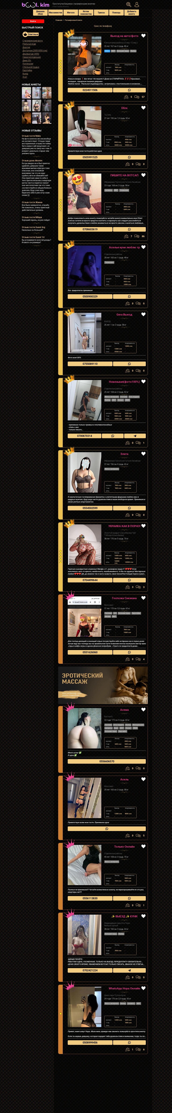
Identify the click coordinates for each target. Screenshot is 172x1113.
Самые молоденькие (32, 57)
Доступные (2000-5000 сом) (35, 50)
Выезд (25, 74)
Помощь (116, 12)
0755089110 (90, 363)
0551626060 (90, 652)
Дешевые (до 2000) (31, 54)
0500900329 (90, 296)
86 (143, 236)
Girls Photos (84, 54)
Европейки (27, 70)
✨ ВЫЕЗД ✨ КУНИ (124, 916)
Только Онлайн (124, 846)
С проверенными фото (33, 41)
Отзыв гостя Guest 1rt (33, 237)
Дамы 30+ (27, 60)
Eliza (124, 108)
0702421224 (90, 970)
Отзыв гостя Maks (31, 136)
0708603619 (90, 229)
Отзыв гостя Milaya (32, 217)
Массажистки (55, 12)
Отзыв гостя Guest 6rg (33, 227)
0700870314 (84, 436)
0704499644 (90, 580)
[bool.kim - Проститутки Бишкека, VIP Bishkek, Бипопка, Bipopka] (35, 8)
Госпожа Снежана (124, 598)
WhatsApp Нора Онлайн (124, 988)
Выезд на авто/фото (124, 36)
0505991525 (90, 157)
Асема (124, 709)
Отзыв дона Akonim (32, 160)
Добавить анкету (131, 12)
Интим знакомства (86, 12)
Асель (124, 779)
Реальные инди (29, 44)
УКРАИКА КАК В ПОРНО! (124, 526)
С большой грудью (31, 67)
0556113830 (90, 898)
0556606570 (106, 761)
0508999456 (90, 1042)
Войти (33, 21)
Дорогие (26, 47)
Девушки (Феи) (40, 12)
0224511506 (90, 90)
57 (143, 96)
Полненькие (28, 64)
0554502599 (90, 508)
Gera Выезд (124, 314)
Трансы (101, 12)
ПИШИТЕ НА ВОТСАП (124, 175)
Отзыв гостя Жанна (32, 202)
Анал (25, 77)
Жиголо (71, 12)
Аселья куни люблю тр (124, 247)
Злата (124, 454)
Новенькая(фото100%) (124, 381)
